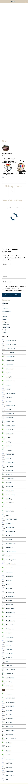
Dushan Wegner (10, 466)
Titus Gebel (8, 751)
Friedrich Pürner (10, 503)
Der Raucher (9, 450)
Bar (3, 306)
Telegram (5, 330)
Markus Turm (9, 588)
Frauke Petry (9, 499)
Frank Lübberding (10, 494)
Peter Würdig (9, 661)
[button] (19, 6)
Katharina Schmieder (11, 551)
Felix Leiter (8, 482)
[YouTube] (23, 1)
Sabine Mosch (9, 694)
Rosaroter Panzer (7, 153)
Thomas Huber (9, 734)
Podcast (4, 319)
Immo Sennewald (10, 527)
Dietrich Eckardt (10, 454)
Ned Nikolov (9, 633)
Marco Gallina (9, 576)
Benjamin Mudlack (10, 393)
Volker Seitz (9, 767)
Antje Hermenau (10, 368)
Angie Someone (10, 364)
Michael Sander (9, 616)
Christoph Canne (10, 421)
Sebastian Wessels (10, 698)
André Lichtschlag (10, 348)
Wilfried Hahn (9, 771)
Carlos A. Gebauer (10, 405)
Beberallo (8, 389)
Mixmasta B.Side (10, 625)
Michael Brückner (10, 596)
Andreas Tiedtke (10, 360)
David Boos (9, 438)
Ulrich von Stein (10, 759)
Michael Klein (9, 604)
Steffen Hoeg (9, 714)
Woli (7, 779)
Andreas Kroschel (10, 352)
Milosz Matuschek (10, 620)
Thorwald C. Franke (11, 738)
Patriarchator (9, 657)
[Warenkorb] (22, 6)
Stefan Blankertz (10, 706)
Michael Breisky (10, 592)
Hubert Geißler (9, 523)
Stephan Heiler (9, 718)
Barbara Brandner (10, 381)
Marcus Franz (9, 580)
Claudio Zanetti (9, 433)
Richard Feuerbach (10, 669)
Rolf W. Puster (9, 686)
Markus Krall (9, 584)
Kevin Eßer (8, 555)
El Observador (9, 470)
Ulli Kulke (8, 755)
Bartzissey (8, 385)
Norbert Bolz (9, 645)
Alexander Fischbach (11, 340)
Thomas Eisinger (10, 730)
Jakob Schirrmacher (10, 531)
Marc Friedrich (9, 572)
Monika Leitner (9, 629)
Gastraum (5, 308)
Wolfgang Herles (10, 775)
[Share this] (5, 191)
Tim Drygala (9, 742)
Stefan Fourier (9, 710)
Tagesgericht (6, 327)
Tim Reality (8, 746)
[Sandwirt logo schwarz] (4, 6)
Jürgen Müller (9, 547)
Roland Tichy (9, 681)
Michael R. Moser (10, 612)
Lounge (4, 316)
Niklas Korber (9, 641)
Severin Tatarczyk (10, 702)
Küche (4, 313)
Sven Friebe (9, 722)
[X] (26, 1)
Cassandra (8, 409)
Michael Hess (9, 600)
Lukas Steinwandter (10, 564)
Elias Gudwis (9, 474)
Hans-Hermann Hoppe (11, 519)
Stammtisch (5, 324)
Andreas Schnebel (10, 356)
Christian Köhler (10, 413)
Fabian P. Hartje (9, 478)
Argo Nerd (8, 373)
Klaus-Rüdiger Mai (10, 560)
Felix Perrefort (9, 486)
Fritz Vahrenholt (10, 511)
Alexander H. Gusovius (11, 344)
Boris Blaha (8, 401)
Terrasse (4, 332)
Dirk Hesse (8, 458)
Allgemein (5, 303)
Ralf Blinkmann (9, 665)
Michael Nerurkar (10, 608)
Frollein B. (8, 515)
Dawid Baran (9, 446)
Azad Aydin (9, 377)
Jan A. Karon (9, 535)
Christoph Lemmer (10, 425)
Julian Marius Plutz (10, 543)
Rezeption (5, 322)
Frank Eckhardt (9, 490)
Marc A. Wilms (9, 568)
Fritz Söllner (9, 507)
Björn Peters (9, 397)
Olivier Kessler (9, 653)
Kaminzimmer (6, 311)
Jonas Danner (9, 539)
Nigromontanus (9, 637)
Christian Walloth (10, 417)
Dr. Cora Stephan (10, 462)
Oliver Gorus (9, 649)
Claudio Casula (9, 429)
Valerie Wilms (9, 763)
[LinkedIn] (20, 1)
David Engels (9, 442)
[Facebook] (18, 1)
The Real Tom (9, 726)
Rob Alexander (9, 673)
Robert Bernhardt (10, 677)
